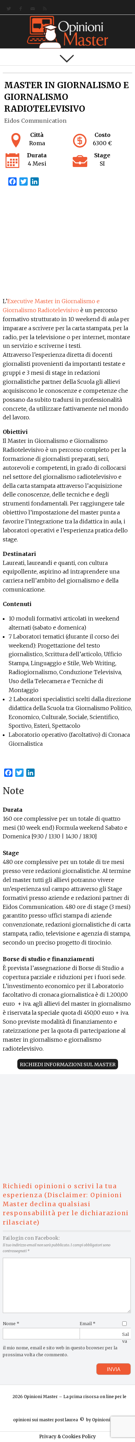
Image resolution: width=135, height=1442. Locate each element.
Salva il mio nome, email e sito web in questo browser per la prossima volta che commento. (66, 1344)
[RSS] (43, 9)
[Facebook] (19, 9)
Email (88, 1323)
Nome (11, 1323)
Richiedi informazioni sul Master (68, 1064)
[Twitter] (7, 9)
